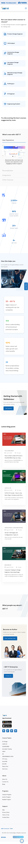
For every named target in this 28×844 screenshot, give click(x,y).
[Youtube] (11, 730)
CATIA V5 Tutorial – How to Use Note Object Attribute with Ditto (13, 494)
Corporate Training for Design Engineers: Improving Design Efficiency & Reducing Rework (13, 571)
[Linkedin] (15, 730)
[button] (12, 156)
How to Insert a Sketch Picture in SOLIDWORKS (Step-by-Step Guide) (13, 457)
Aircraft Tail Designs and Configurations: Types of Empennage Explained (11, 534)
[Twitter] (7, 730)
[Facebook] (3, 730)
